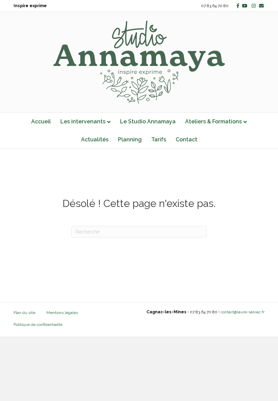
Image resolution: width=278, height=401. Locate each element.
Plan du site (24, 312)
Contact (186, 139)
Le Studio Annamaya (148, 121)
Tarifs (158, 139)
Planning (130, 139)
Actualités (94, 139)
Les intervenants (82, 121)
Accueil (41, 121)
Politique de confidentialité (38, 324)
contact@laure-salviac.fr (242, 312)
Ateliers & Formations (213, 121)
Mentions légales (62, 312)
